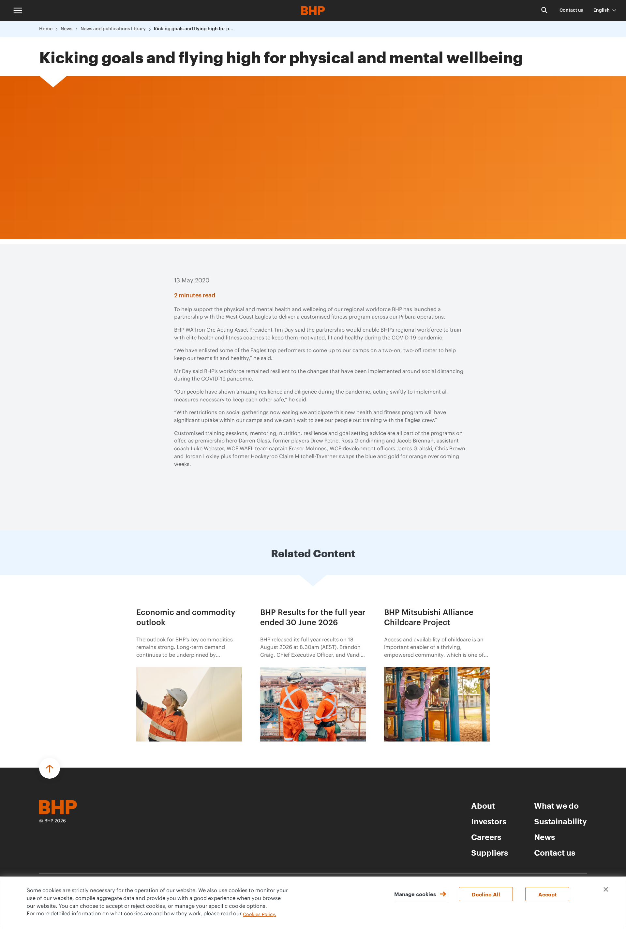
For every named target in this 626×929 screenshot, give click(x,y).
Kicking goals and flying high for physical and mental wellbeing (194, 29)
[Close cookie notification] (606, 889)
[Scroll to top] (49, 768)
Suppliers (489, 852)
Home (45, 29)
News (66, 29)
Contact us (571, 10)
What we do (556, 805)
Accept (547, 894)
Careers (486, 837)
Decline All (486, 894)
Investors (488, 821)
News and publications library (113, 29)
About (483, 805)
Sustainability (560, 821)
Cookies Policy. (259, 914)
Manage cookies (415, 893)
